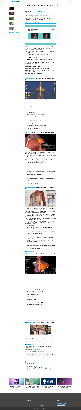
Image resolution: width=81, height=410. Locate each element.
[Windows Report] (15, 1)
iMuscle (28, 132)
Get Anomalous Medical (30, 344)
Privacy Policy (59, 402)
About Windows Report (12, 398)
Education (40, 11)
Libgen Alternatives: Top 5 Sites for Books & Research (48, 387)
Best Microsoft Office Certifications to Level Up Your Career (64, 387)
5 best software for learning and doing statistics (39, 318)
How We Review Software (29, 403)
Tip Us (10, 402)
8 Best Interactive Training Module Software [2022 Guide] (40, 313)
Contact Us (10, 400)
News (42, 398)
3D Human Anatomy (30, 78)
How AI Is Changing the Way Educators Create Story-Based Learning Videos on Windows (32, 387)
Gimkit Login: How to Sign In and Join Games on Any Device (16, 387)
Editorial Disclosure (28, 400)
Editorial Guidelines (28, 398)
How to (42, 402)
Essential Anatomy (30, 253)
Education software (36, 349)
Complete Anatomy (30, 187)
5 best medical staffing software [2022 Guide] (38, 310)
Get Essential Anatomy (30, 305)
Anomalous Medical (30, 322)
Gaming (42, 403)
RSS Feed (58, 398)
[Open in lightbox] (40, 90)
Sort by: (49, 360)
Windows (42, 405)
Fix (41, 400)
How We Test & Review (28, 402)
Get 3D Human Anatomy (30, 130)
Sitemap (58, 400)
